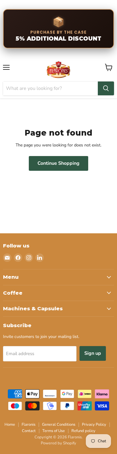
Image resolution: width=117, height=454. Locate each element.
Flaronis (28, 424)
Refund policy (83, 431)
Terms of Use (53, 431)
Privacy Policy (94, 424)
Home (9, 424)
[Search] (106, 88)
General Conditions (58, 424)
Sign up (92, 353)
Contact (29, 431)
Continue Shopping (59, 163)
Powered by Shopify (58, 443)
